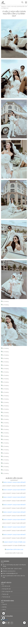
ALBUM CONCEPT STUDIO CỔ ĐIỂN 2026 (14, 545)
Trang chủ (3, 6)
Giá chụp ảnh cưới (6, 589)
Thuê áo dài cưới (6, 597)
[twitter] (8, 623)
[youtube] (5, 623)
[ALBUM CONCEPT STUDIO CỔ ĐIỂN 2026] (14, 542)
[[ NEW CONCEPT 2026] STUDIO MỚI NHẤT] (14, 482)
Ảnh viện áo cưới (6, 586)
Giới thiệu (4, 607)
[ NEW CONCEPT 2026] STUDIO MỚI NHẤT (14, 486)
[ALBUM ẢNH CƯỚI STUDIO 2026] (14, 549)
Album (3, 612)
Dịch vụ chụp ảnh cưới (7, 591)
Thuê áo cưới (5, 594)
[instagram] (12, 623)
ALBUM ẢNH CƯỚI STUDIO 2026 (14, 553)
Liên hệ (4, 609)
